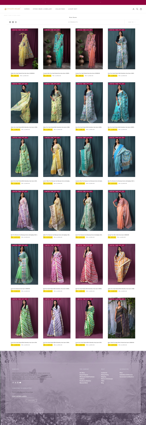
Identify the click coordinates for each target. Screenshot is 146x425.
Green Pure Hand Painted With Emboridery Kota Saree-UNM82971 (24, 181)
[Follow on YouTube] (20, 382)
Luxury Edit (72, 9)
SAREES (27, 9)
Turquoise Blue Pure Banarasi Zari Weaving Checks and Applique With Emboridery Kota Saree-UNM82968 (89, 181)
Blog (102, 382)
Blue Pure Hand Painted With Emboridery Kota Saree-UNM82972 (121, 127)
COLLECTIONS (60, 9)
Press (121, 372)
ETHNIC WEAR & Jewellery (42, 9)
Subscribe (31, 400)
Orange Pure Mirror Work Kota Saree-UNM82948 (118, 234)
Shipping (103, 376)
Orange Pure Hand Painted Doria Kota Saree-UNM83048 (88, 73)
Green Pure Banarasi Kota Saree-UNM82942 (20, 288)
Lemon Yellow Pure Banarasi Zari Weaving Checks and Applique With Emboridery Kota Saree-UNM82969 (56, 181)
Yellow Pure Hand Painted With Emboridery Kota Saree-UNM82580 (121, 288)
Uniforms (82, 378)
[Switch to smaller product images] (13, 22)
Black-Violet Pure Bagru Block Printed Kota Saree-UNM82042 (121, 342)
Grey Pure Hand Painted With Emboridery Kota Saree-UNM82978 (121, 73)
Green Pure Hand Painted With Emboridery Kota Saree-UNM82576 (89, 342)
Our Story (82, 372)
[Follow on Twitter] (15, 382)
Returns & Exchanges (107, 378)
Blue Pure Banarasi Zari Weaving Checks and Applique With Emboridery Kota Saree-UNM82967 (121, 181)
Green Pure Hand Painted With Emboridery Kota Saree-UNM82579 (24, 342)
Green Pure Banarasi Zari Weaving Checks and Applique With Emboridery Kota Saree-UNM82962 (89, 234)
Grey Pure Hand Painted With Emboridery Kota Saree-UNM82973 (89, 127)
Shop (10, 15)
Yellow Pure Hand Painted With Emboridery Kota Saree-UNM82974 (56, 127)
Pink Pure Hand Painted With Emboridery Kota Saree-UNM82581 (89, 288)
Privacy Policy (105, 374)
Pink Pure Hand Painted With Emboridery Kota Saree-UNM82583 (56, 288)
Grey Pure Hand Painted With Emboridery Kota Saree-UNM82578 (56, 342)
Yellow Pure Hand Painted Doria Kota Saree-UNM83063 (22, 73)
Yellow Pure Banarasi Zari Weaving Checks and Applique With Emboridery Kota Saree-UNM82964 (56, 234)
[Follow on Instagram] (18, 382)
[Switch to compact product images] (16, 22)
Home (5, 15)
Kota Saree (17, 15)
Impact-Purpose (84, 374)
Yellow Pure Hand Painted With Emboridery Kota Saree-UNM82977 (24, 127)
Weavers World (84, 382)
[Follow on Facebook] (13, 382)
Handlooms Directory (85, 380)
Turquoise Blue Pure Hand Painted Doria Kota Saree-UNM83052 (56, 73)
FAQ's (102, 380)
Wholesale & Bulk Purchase (87, 376)
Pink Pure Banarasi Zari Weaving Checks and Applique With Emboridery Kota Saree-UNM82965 (24, 234)
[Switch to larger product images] (10, 22)
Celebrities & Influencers (126, 374)
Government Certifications (127, 376)
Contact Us (104, 372)
